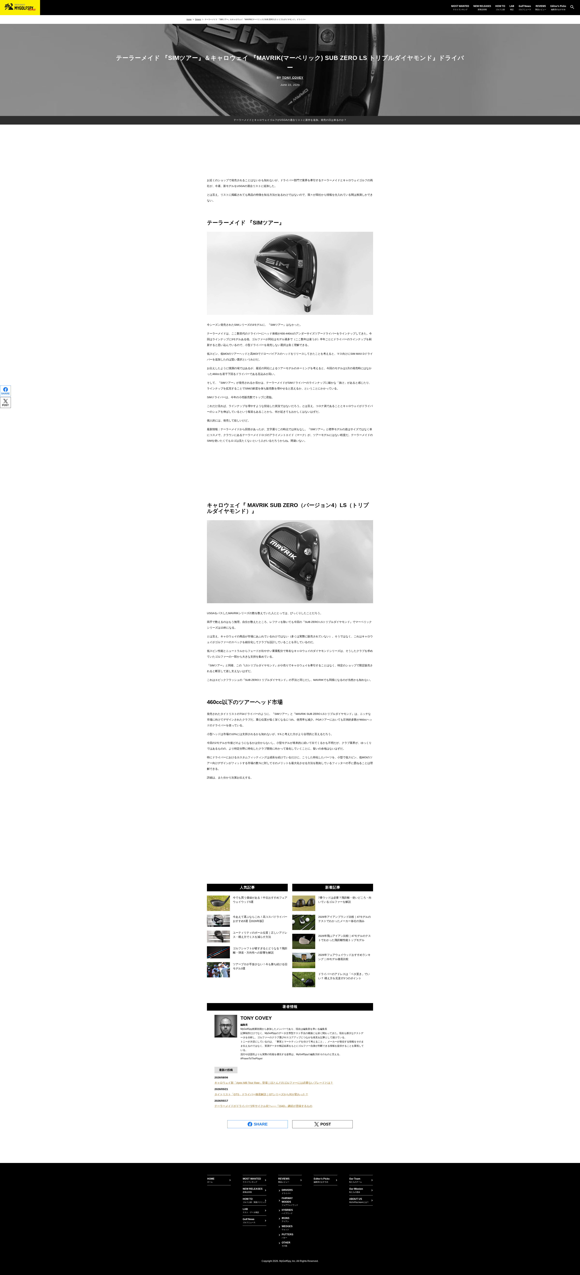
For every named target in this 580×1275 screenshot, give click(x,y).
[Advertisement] (290, 153)
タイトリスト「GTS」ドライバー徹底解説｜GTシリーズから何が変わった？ (261, 1094)
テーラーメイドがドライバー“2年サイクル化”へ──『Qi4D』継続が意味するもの (263, 1106)
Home (189, 19)
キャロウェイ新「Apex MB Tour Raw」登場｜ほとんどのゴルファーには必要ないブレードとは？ (273, 1082)
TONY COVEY (292, 77)
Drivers (198, 19)
